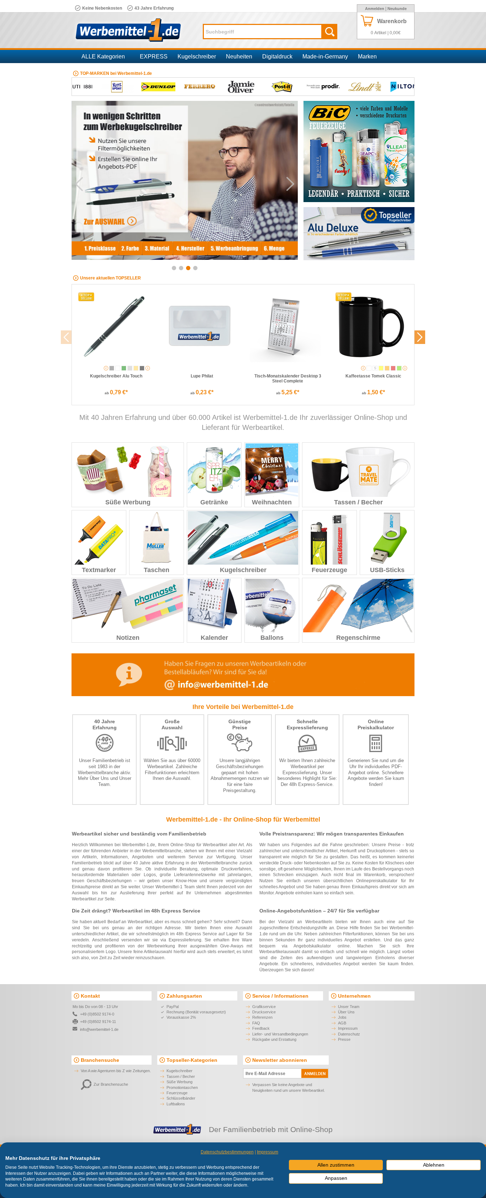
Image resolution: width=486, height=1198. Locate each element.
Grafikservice (264, 1006)
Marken (367, 56)
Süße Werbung (127, 502)
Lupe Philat (202, 376)
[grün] (123, 368)
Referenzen (262, 1017)
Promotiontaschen (182, 1087)
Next (290, 184)
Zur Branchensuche (111, 1084)
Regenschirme (358, 637)
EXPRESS (154, 56)
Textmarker (99, 570)
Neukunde (397, 8)
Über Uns (99, 778)
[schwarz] (141, 368)
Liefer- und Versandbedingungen (280, 1034)
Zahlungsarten (184, 996)
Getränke (214, 502)
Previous (79, 184)
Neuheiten (239, 56)
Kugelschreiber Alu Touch (116, 376)
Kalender (214, 637)
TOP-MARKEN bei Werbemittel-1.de (116, 73)
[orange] (387, 368)
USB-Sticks (387, 570)
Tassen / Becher (358, 502)
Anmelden (374, 8)
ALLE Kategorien (103, 56)
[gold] (135, 368)
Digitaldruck (277, 56)
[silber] (129, 368)
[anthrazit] (111, 368)
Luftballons (176, 1104)
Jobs (342, 1017)
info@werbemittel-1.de (99, 1029)
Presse (344, 1039)
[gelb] (381, 368)
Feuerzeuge (329, 570)
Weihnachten (272, 502)
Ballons (272, 637)
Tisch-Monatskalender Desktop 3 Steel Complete (287, 379)
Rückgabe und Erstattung (274, 1039)
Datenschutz (349, 1034)
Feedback (261, 1028)
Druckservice (264, 1012)
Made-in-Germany (325, 56)
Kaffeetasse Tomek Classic (373, 376)
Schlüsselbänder (181, 1098)
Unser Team (348, 1006)
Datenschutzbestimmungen (227, 1152)
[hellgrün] (399, 368)
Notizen (127, 637)
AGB (342, 1023)
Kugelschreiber (197, 56)
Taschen (156, 570)
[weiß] (117, 368)
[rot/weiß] (393, 368)
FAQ (256, 1023)
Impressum (348, 1028)
